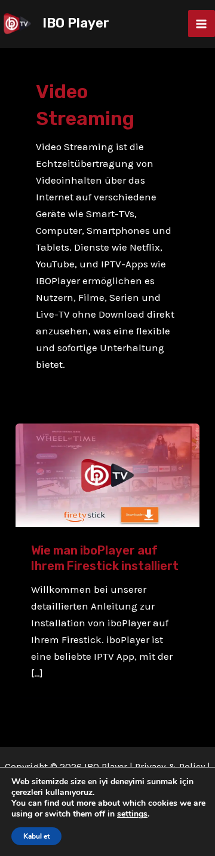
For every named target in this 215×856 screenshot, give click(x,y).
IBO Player (75, 23)
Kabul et (36, 836)
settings (132, 814)
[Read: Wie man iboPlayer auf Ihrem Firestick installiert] (107, 474)
